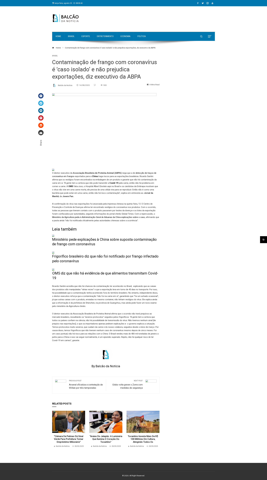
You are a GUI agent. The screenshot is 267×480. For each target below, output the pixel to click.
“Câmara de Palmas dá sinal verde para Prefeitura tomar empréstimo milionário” (68, 439)
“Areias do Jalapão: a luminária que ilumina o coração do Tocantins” (106, 439)
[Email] (41, 132)
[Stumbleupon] (41, 125)
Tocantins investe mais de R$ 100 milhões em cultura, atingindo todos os (143, 439)
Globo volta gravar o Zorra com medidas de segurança (127, 384)
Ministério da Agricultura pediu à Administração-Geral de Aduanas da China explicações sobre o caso (98, 217)
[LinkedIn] (41, 110)
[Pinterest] (41, 118)
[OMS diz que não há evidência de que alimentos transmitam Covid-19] (53, 269)
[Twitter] (41, 103)
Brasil (55, 56)
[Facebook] (41, 95)
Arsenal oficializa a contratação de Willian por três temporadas (86, 384)
